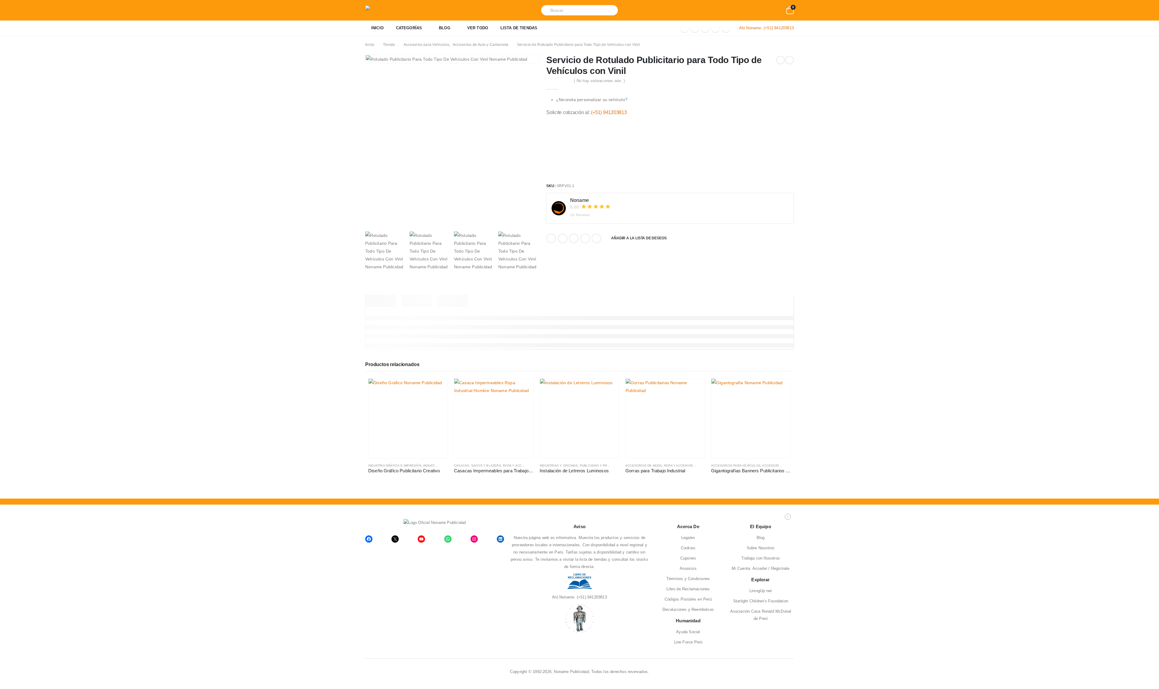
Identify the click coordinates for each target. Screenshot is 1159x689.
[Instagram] (715, 28)
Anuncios (688, 568)
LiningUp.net (760, 591)
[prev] (780, 60)
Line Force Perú (688, 642)
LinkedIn (574, 238)
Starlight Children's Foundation (760, 601)
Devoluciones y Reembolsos (688, 609)
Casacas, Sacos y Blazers (477, 465)
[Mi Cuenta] (766, 10)
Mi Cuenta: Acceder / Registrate (760, 568)
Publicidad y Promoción (601, 465)
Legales (688, 537)
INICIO (377, 28)
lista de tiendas (593, 559)
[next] (789, 60)
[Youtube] (705, 28)
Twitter (562, 238)
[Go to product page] (408, 418)
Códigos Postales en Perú (688, 599)
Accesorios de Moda (643, 465)
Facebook (551, 238)
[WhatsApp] (726, 28)
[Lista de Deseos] (778, 10)
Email (585, 238)
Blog (761, 537)
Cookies (688, 548)
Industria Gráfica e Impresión (394, 465)
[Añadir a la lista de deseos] (445, 465)
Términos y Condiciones (688, 578)
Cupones (688, 558)
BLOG (444, 28)
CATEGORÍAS (409, 28)
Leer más (437, 388)
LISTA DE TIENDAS (518, 28)
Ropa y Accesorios (519, 465)
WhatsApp (596, 238)
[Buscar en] (610, 10)
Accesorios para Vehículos (736, 465)
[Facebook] (684, 28)
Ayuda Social (688, 632)
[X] (695, 28)
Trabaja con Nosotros (760, 558)
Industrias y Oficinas (559, 465)
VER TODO (477, 28)
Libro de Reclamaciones (688, 589)
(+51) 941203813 (779, 28)
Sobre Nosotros (761, 548)
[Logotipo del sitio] (395, 10)
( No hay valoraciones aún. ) (599, 80)
